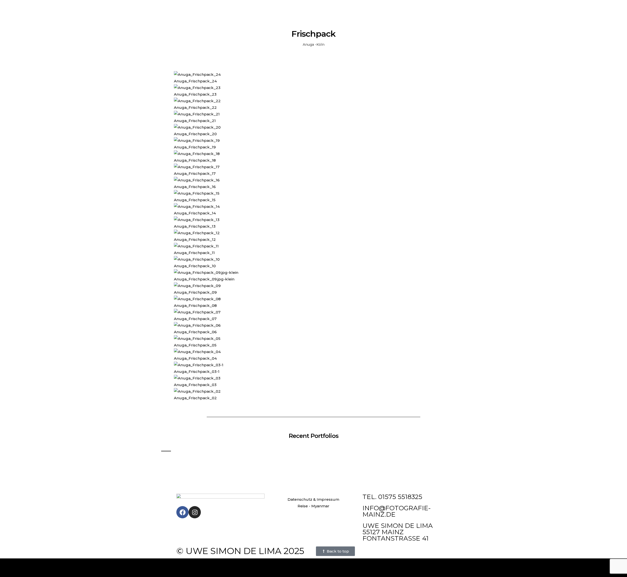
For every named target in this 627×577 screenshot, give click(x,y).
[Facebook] (182, 512)
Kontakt (326, 8)
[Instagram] (195, 512)
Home (275, 8)
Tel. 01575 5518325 (392, 497)
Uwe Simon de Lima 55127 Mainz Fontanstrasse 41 (397, 532)
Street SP (308, 8)
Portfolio (290, 8)
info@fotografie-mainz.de (396, 511)
